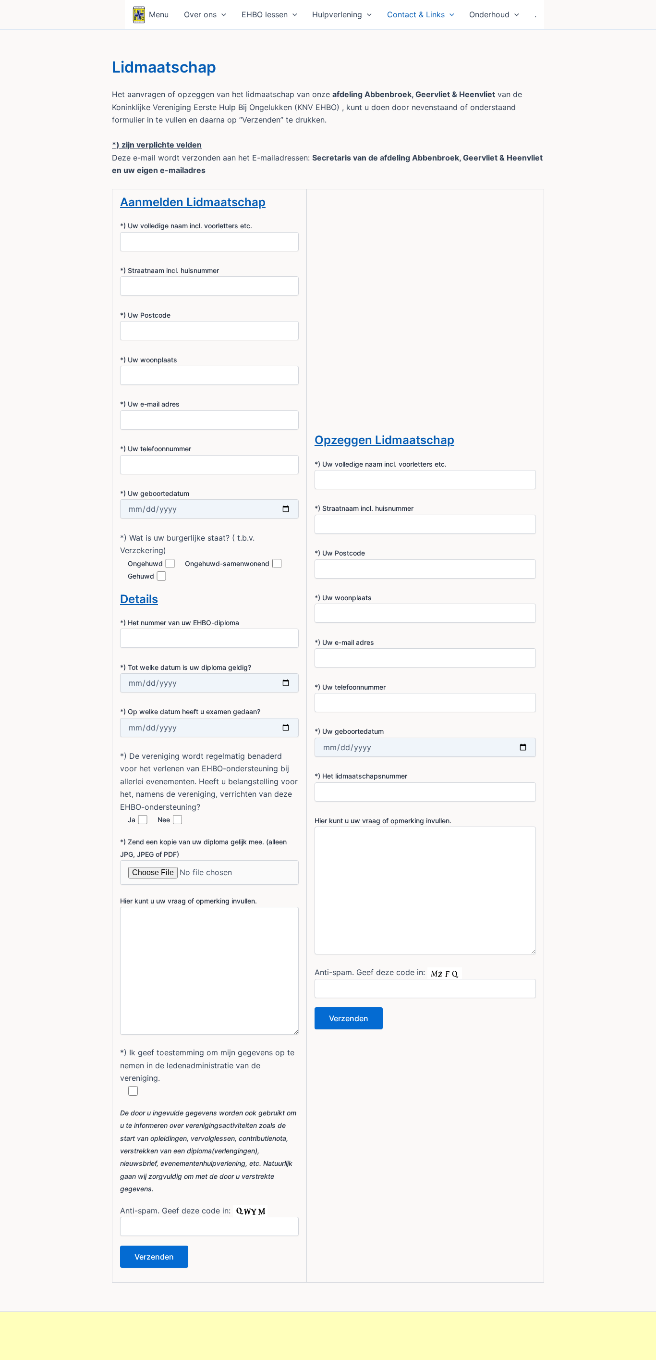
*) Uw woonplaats (148, 360)
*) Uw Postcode (145, 315)
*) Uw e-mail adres (150, 404)
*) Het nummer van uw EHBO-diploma (179, 622)
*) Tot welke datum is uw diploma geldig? (185, 667)
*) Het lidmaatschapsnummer (361, 776)
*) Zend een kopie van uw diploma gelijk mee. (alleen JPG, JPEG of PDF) (203, 848)
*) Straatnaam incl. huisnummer (169, 270)
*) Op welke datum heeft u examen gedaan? (190, 711)
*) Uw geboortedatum (154, 493)
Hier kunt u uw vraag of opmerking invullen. (188, 901)
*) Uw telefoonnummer (155, 449)
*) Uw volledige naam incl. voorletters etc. (186, 226)
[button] (221, 14)
